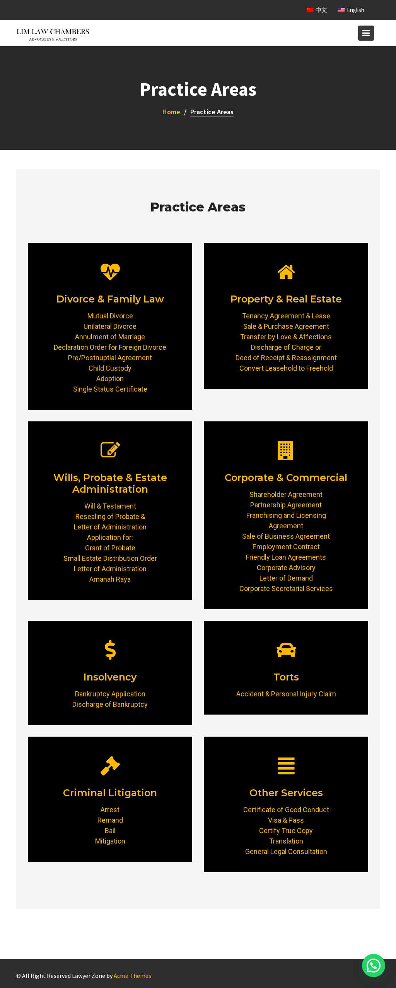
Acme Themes (132, 975)
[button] (373, 965)
